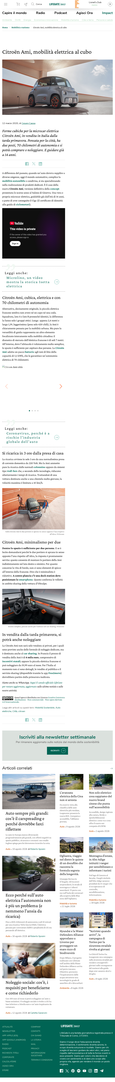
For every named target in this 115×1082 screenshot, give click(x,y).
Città (14, 711)
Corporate (8, 1057)
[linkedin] (96, 1070)
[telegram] (102, 1070)
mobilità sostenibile (13, 180)
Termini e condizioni (41, 1060)
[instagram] (90, 1070)
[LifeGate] (57, 4)
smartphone (26, 579)
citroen (21, 711)
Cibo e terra (87, 20)
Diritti (18, 20)
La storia (36, 1040)
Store (18, 4)
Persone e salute (104, 20)
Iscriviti (55, 750)
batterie (29, 351)
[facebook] (61, 1070)
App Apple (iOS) (10, 1035)
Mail (33, 1044)
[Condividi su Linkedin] (40, 164)
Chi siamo (36, 1035)
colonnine (39, 467)
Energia (27, 20)
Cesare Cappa (28, 123)
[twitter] (67, 1070)
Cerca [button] (39, 4)
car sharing (30, 653)
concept (54, 188)
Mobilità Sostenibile (44, 707)
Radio (40, 13)
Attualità (7, 1027)
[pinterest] (73, 1070)
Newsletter (25, 4)
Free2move (54, 673)
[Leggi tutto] (111, 768)
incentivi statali (11, 661)
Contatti (35, 1031)
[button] (61, 386)
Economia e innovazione (46, 20)
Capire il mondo (14, 13)
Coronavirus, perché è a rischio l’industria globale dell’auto (28, 437)
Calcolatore (9, 1061)
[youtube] (84, 1070)
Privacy (35, 1048)
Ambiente (7, 20)
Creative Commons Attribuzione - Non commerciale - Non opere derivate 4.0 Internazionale (33, 699)
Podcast (60, 13)
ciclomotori (23, 204)
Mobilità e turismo (70, 20)
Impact (107, 13)
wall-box (12, 470)
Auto (8, 849)
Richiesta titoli (10, 1053)
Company (36, 1027)
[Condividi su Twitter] (33, 164)
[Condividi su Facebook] (27, 164)
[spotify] (78, 1070)
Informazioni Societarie (38, 1054)
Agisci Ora (84, 13)
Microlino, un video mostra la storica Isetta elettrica (28, 282)
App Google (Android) (14, 1040)
